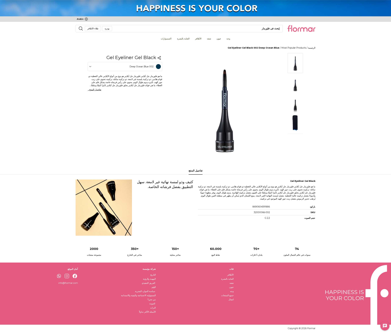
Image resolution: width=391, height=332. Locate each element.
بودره (107, 28)
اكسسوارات (166, 38)
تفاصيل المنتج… (94, 89)
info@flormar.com (68, 283)
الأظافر (198, 38)
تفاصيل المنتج (196, 170)
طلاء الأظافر (92, 28)
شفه (209, 38)
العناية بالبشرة (183, 38)
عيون (219, 38)
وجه (228, 38)
